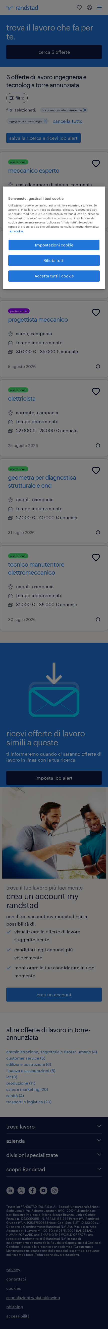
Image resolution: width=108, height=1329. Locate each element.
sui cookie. (17, 230)
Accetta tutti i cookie (54, 275)
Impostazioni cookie (54, 244)
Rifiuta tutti (54, 260)
